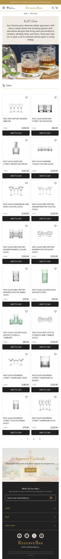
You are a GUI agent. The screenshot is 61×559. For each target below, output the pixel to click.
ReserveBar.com (34, 547)
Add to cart (16, 133)
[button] (27, 13)
